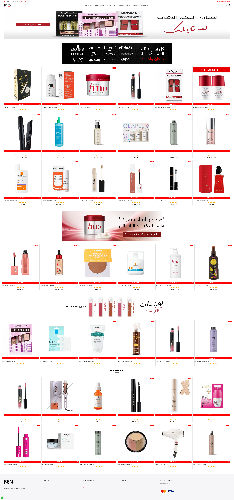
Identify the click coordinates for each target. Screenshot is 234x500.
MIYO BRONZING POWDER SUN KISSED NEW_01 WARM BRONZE (9, 285)
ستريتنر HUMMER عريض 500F (11, 154)
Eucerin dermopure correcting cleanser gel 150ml (9, 361)
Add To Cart (22, 104)
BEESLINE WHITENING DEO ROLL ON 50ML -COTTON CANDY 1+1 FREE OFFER (201, 418)
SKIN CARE (102, 5)
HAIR (91, 5)
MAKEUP (96, 5)
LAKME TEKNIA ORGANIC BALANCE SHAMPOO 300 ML (87, 464)
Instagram (125, 485)
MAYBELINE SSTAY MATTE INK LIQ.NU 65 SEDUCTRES (125, 201)
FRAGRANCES (136, 5)
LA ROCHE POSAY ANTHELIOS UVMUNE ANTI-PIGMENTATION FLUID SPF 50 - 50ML (11, 201)
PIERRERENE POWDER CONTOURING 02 (125, 464)
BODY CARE (109, 5)
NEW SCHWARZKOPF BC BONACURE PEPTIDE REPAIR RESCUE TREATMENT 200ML (163, 361)
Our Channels (48, 487)
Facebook (125, 482)
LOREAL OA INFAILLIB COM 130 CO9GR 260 (202, 361)
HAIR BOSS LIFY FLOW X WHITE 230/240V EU (163, 464)
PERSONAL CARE (121, 5)
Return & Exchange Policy (89, 487)
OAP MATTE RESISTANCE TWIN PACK (163, 107)
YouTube (125, 487)
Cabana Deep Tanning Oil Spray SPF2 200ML (125, 285)
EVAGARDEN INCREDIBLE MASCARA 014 (125, 418)
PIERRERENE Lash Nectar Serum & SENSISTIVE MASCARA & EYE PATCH (11, 107)
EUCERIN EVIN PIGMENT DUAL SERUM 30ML (201, 154)
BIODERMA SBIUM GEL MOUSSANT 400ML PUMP (49, 154)
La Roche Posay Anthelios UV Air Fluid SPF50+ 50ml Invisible (48, 285)
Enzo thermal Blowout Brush (49, 418)
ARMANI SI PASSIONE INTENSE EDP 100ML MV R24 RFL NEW (201, 201)
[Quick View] (39, 104)
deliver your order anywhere (223, 1)
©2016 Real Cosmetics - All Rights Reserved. (14, 488)
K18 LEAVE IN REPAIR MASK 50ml (49, 107)
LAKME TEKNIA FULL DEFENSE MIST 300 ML (201, 464)
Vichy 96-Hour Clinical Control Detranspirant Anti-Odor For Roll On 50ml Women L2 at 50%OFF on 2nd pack (201, 107)
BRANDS (86, 5)
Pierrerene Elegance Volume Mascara (163, 201)
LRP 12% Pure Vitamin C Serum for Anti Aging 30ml (87, 418)
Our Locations (48, 485)
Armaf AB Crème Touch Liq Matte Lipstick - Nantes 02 (86, 361)
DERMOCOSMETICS (145, 5)
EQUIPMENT (128, 5)
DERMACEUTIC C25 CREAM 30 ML (49, 201)
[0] (229, 5)
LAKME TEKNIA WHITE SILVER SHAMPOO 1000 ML (125, 361)
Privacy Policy (87, 485)
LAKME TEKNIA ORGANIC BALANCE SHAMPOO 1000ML (163, 154)
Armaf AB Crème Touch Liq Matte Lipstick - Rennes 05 (125, 107)
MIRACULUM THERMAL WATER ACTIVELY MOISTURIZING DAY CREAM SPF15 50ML (49, 464)
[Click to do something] (2, 497)
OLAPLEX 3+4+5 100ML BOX (125, 154)
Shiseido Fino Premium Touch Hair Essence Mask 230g (87, 107)
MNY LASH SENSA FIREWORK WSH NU (11, 464)
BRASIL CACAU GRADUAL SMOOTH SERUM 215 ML (48, 361)
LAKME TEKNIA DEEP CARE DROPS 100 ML (87, 154)
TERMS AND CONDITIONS (89, 482)
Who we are (48, 482)
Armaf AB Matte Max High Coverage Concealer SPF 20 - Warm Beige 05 (87, 201)
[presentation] (116, 292)
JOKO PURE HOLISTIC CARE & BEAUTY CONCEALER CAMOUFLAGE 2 (163, 418)
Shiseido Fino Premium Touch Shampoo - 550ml (86, 285)
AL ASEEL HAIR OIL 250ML (164, 285)
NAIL (114, 5)
